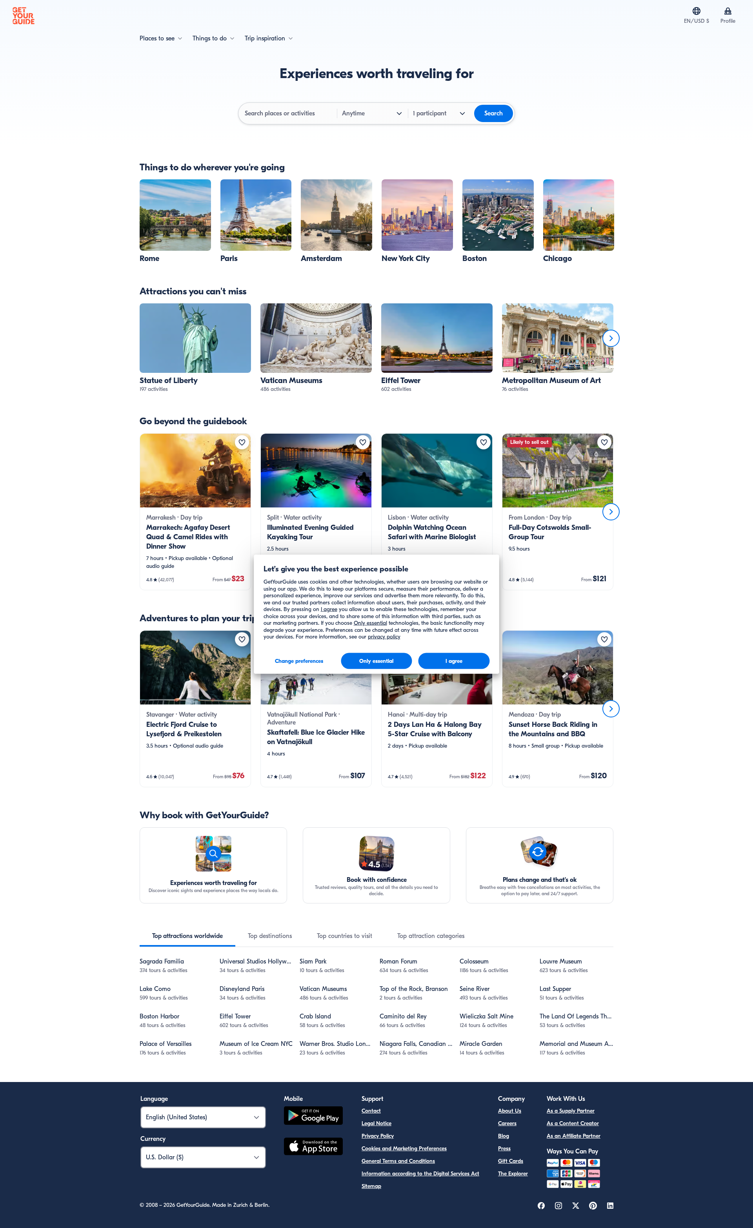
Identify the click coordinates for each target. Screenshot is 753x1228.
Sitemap (371, 1186)
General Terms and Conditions (398, 1161)
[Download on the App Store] (313, 1148)
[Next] (611, 338)
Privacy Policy (378, 1136)
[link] (175, 221)
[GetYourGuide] (24, 15)
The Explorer (513, 1173)
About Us (509, 1111)
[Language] (696, 11)
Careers (507, 1123)
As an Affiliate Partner (573, 1136)
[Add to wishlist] (242, 442)
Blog (503, 1136)
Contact (371, 1111)
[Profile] (728, 11)
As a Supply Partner (571, 1111)
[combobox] (288, 113)
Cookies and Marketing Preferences (404, 1148)
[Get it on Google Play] (313, 1116)
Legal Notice (376, 1123)
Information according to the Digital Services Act (420, 1173)
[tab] (187, 936)
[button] (175, 221)
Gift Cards (510, 1161)
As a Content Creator (573, 1123)
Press (504, 1148)
